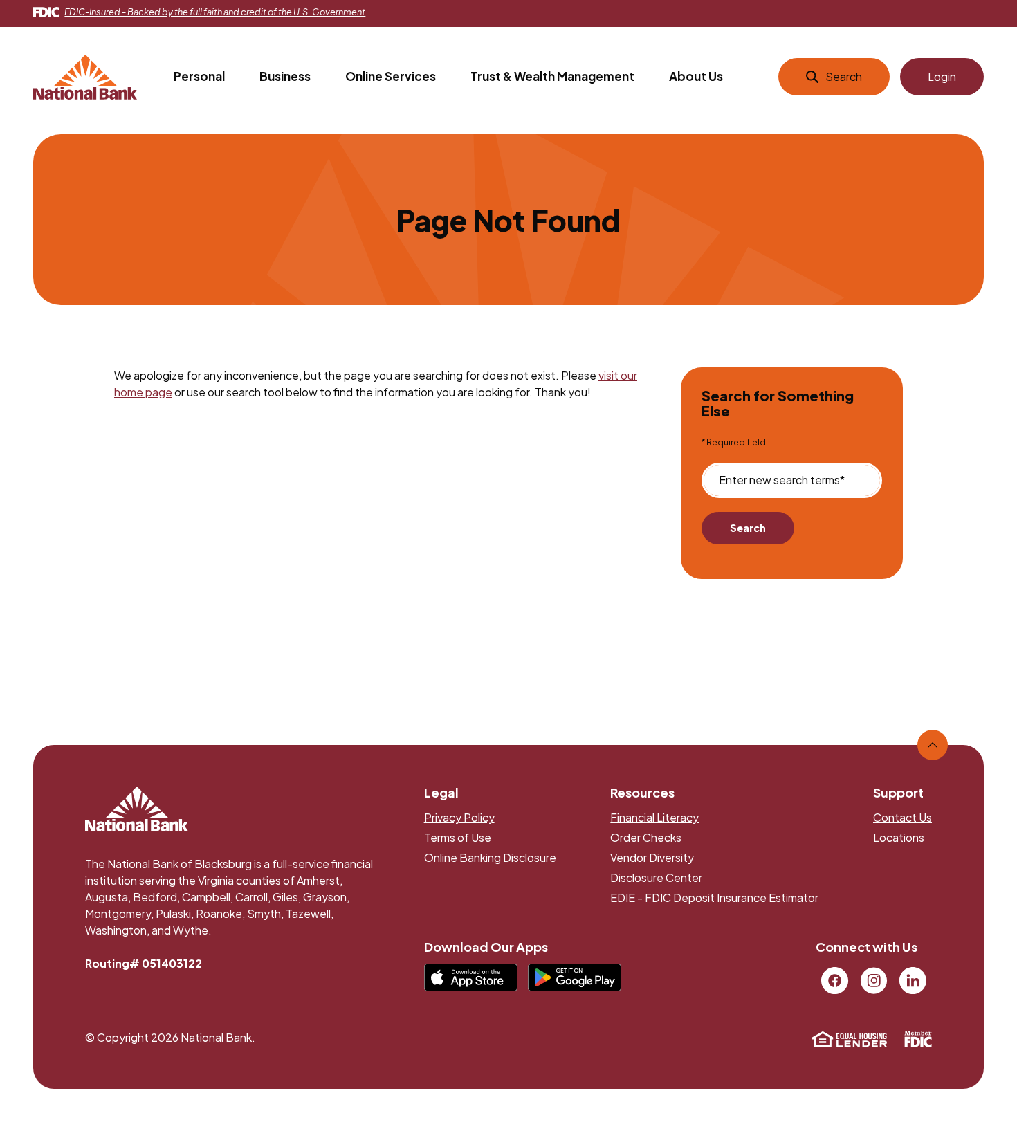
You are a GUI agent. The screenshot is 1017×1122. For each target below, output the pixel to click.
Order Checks (645, 837)
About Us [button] (696, 76)
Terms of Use (457, 837)
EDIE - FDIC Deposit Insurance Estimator (714, 897)
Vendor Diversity (652, 857)
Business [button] (285, 76)
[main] (508, 408)
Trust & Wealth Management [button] (552, 76)
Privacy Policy (459, 817)
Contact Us (902, 817)
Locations (898, 837)
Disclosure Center (656, 877)
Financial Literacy (654, 817)
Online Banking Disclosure (490, 857)
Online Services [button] (390, 76)
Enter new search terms (782, 480)
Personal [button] (199, 76)
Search (748, 528)
